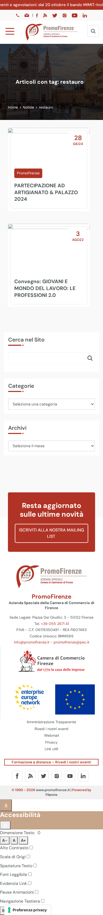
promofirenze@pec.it (71, 642)
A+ (23, 840)
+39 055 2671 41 (55, 623)
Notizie (28, 107)
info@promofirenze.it (31, 642)
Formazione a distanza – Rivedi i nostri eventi (51, 762)
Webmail (51, 735)
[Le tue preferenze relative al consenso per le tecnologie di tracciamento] (27, 910)
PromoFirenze (28, 173)
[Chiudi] (5, 825)
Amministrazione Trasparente (51, 722)
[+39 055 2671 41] (18, 15)
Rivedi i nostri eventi (51, 728)
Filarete (51, 794)
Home (13, 107)
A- (4, 840)
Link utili (51, 748)
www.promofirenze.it (53, 790)
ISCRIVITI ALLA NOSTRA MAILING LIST (51, 533)
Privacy (51, 742)
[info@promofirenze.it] (27, 15)
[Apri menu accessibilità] (6, 805)
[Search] (90, 358)
